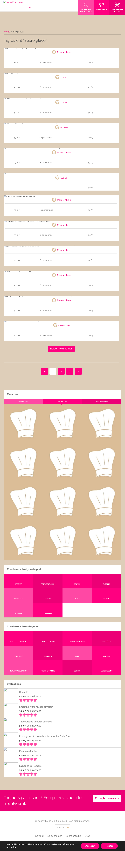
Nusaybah (101, 479)
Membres (12, 394)
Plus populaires (102, 401)
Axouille (101, 440)
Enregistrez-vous (107, 798)
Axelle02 (23, 518)
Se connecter (55, 836)
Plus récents (23, 401)
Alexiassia (62, 518)
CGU (87, 836)
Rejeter (109, 845)
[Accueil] (13, 2)
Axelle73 (101, 557)
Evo (23, 479)
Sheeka (23, 557)
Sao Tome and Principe (62, 557)
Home (7, 31)
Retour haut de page (61, 349)
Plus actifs (62, 401)
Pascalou (101, 518)
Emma (62, 440)
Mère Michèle (23, 440)
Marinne (62, 479)
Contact (39, 836)
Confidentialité (73, 836)
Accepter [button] (90, 845)
